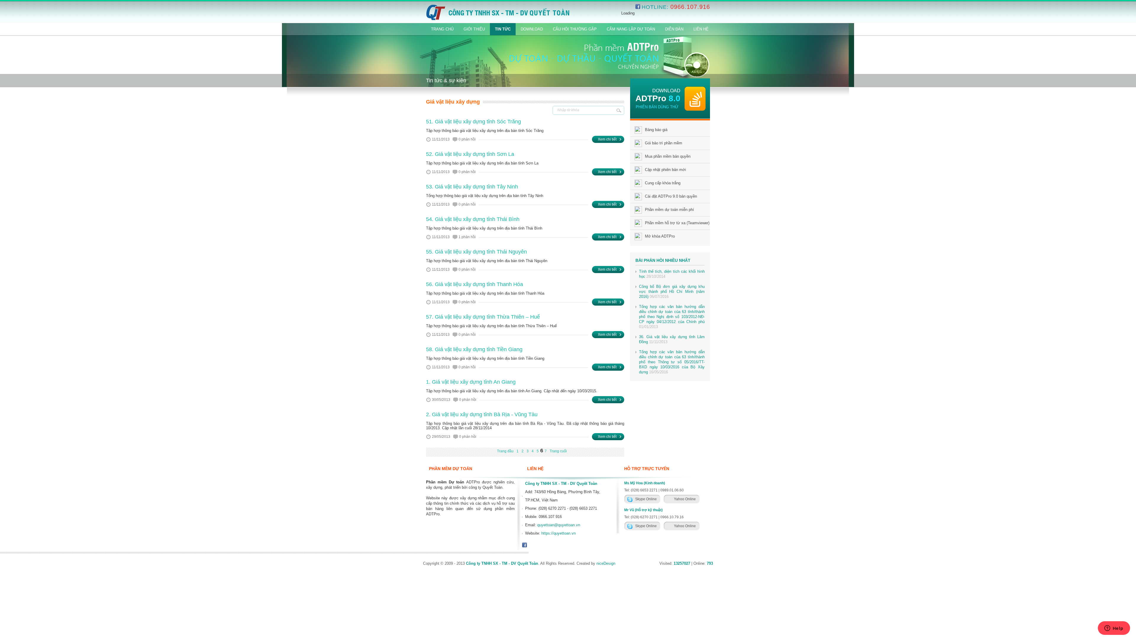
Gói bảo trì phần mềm (663, 143)
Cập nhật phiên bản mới (665, 169)
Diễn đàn (674, 29)
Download (532, 29)
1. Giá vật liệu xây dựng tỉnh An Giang (471, 382)
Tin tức (503, 29)
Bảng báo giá (656, 130)
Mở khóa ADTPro (660, 236)
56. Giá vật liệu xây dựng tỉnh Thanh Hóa (474, 284)
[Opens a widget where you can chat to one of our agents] (1114, 628)
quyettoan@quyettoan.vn (558, 525)
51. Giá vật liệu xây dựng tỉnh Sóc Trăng (473, 122)
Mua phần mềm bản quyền (667, 156)
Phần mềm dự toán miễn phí (669, 209)
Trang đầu (505, 451)
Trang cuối (558, 451)
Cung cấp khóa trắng (662, 183)
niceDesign (605, 563)
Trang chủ (442, 29)
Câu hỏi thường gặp (575, 29)
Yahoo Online (685, 499)
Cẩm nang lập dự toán (631, 29)
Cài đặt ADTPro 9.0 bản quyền (671, 196)
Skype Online (646, 499)
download (666, 90)
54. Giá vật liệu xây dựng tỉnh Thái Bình (472, 219)
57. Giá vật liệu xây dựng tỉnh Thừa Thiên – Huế (483, 317)
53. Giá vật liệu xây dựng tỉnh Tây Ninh (472, 187)
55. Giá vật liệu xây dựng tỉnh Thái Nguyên (476, 252)
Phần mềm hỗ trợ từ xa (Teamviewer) (677, 223)
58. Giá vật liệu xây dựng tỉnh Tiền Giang (474, 349)
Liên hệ (701, 29)
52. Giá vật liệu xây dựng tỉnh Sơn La (470, 154)
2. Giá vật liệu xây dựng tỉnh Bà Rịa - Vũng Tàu (482, 414)
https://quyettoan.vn (558, 533)
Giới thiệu (474, 29)
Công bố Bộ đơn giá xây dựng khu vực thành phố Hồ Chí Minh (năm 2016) (672, 291)
